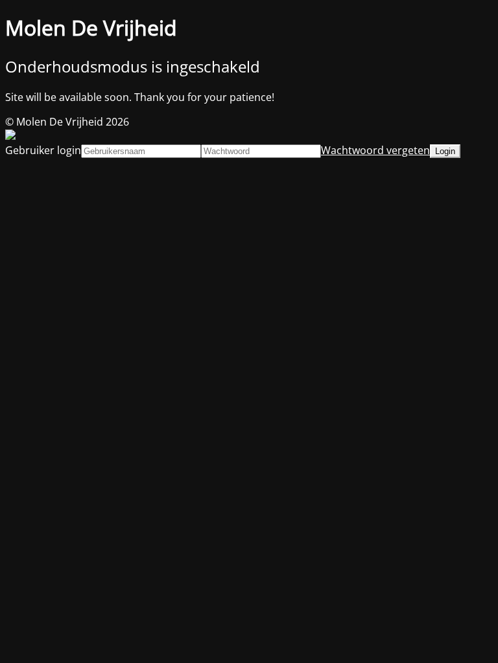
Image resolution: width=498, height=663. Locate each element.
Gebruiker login (43, 150)
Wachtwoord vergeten (375, 150)
